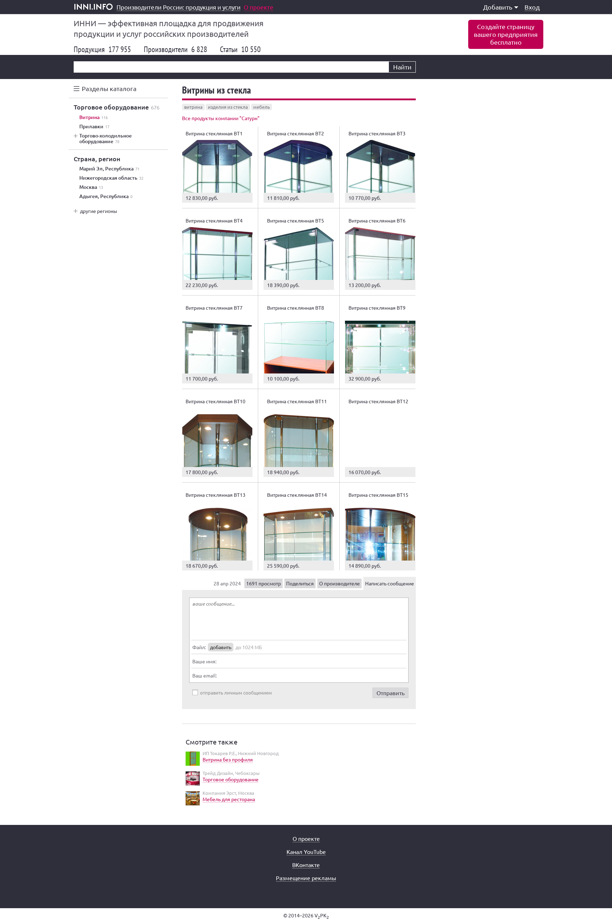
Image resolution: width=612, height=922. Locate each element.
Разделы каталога (109, 88)
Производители (175, 49)
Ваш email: (204, 675)
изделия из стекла (228, 107)
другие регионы (98, 211)
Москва (91, 187)
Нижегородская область (111, 178)
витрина (193, 107)
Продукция (102, 49)
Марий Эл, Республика (109, 169)
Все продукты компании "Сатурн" (221, 118)
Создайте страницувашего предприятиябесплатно (506, 34)
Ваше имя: (204, 661)
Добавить (497, 7)
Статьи (240, 49)
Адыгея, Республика (105, 196)
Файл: (199, 647)
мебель (261, 107)
